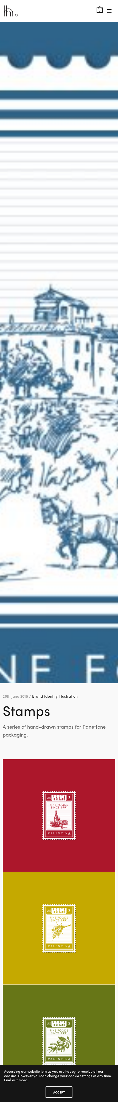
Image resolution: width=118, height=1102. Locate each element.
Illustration (68, 696)
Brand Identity (44, 696)
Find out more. (16, 1079)
